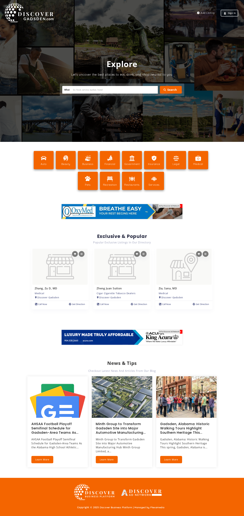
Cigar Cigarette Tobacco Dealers (116, 293)
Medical (39, 293)
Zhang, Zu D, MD (46, 288)
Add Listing (207, 12)
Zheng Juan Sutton (109, 288)
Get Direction (78, 304)
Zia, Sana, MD (168, 288)
